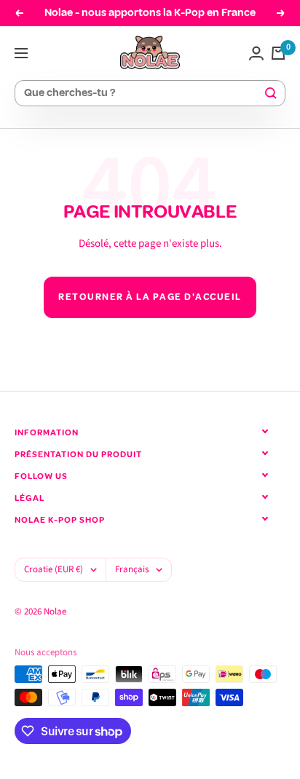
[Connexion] (256, 53)
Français (132, 569)
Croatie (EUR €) (53, 569)
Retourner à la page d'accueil (150, 297)
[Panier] (278, 53)
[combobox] (143, 93)
